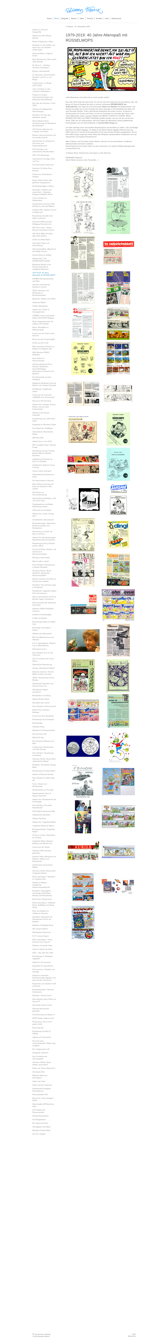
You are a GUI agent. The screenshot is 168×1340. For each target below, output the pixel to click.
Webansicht (132, 1336)
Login (134, 1334)
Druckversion (39, 1334)
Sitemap (47, 1334)
